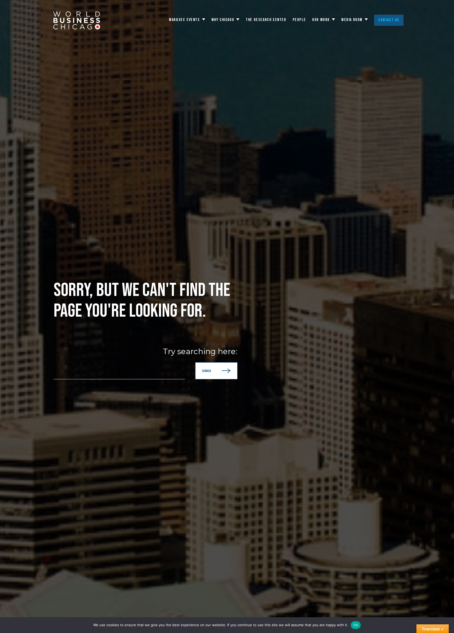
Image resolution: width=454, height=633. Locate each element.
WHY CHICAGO (222, 20)
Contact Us (388, 20)
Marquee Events (184, 20)
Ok (355, 625)
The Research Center (266, 20)
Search (206, 371)
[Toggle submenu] (203, 19)
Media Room (352, 20)
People (299, 20)
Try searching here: (200, 351)
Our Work (321, 20)
